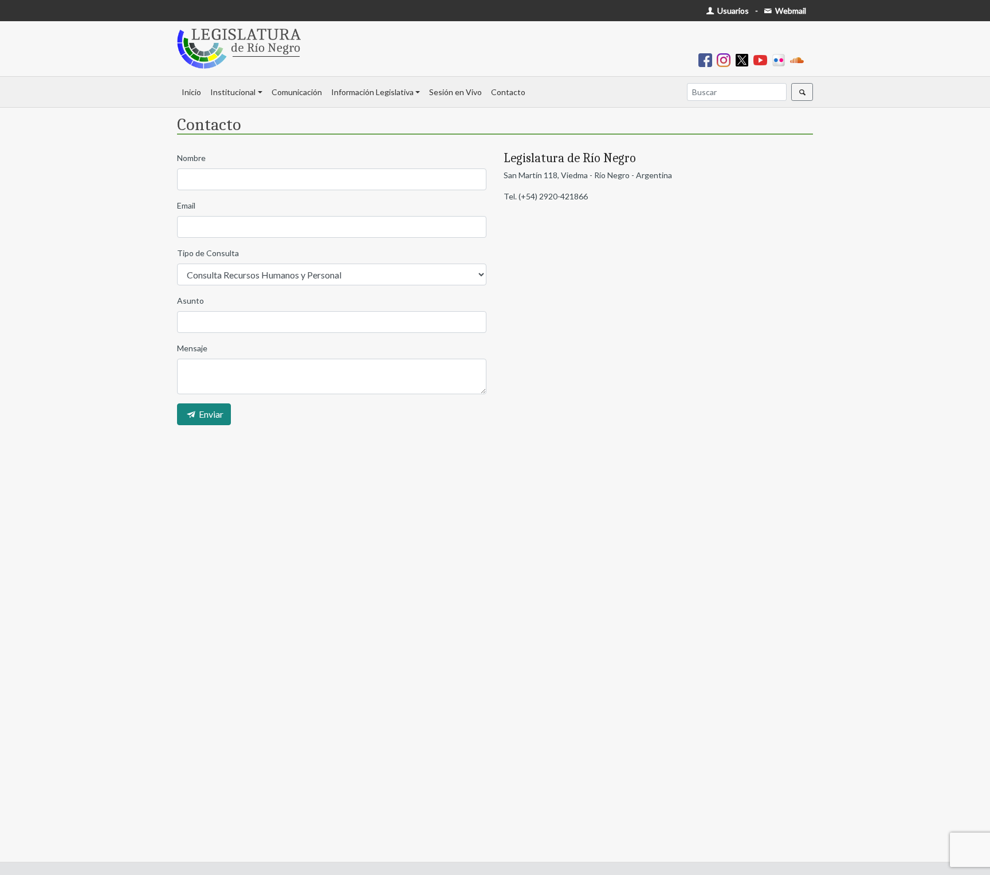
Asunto (190, 300)
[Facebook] (707, 59)
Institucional (233, 92)
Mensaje (192, 348)
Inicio (191, 92)
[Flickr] (781, 59)
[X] (744, 59)
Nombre (191, 158)
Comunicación (297, 92)
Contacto (508, 92)
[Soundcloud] (799, 59)
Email (186, 205)
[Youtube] (762, 59)
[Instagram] (726, 59)
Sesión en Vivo (455, 92)
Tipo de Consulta (208, 253)
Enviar (210, 414)
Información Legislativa (372, 92)
